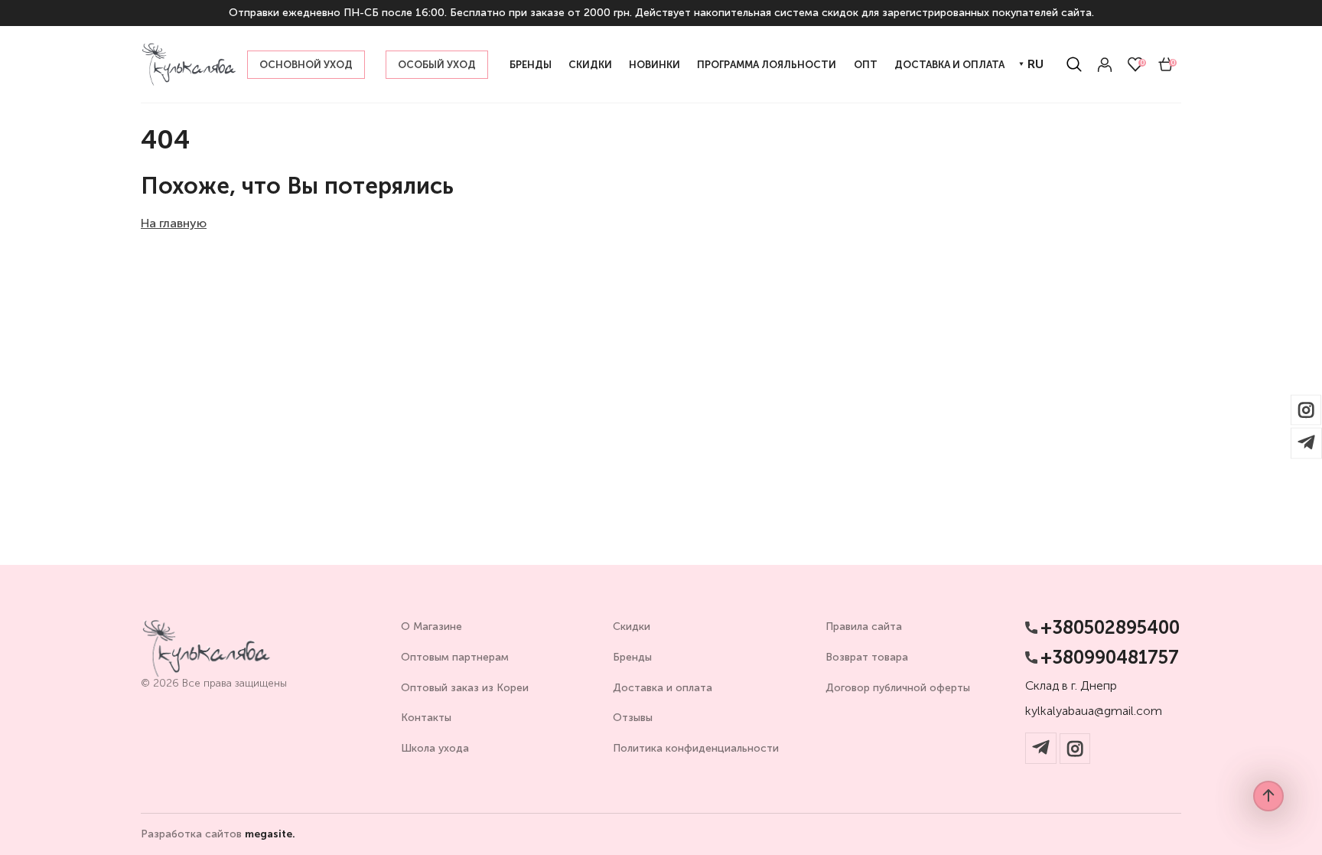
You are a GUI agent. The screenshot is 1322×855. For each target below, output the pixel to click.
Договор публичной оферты (897, 687)
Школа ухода (435, 748)
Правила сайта (863, 626)
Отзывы (633, 717)
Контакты (426, 717)
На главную (174, 223)
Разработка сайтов (218, 834)
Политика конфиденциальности (696, 748)
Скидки (631, 626)
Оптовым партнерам (455, 657)
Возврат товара (866, 657)
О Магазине (431, 626)
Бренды (632, 657)
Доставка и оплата (662, 687)
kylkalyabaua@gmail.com (1093, 711)
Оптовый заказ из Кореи (465, 687)
